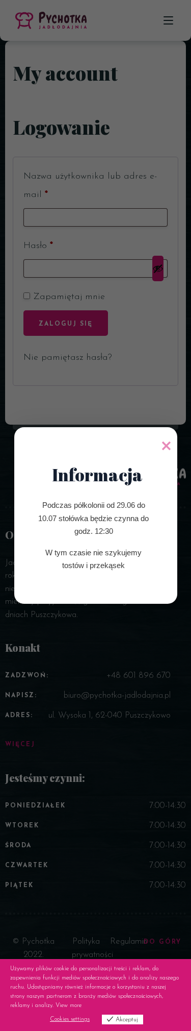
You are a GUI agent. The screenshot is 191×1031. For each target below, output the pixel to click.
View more (68, 1005)
